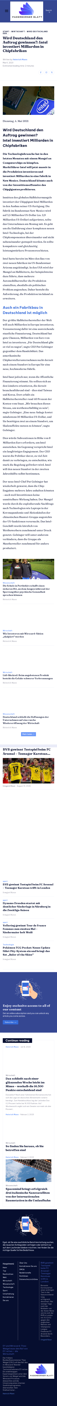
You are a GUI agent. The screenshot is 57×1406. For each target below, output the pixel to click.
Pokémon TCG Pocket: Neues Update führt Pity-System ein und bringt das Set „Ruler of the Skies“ (26, 951)
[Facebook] (40, 72)
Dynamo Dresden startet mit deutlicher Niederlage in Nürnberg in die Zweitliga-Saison (26, 907)
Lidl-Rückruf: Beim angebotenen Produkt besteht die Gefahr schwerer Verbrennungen (28, 677)
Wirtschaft (18, 32)
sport (5, 881)
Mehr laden (27, 734)
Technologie (8, 945)
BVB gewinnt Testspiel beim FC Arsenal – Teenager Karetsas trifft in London (47, 1272)
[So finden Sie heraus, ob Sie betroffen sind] (28, 1128)
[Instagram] (46, 72)
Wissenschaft (9, 583)
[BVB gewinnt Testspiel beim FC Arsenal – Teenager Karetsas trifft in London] (28, 770)
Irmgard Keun (9, 786)
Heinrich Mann (20, 59)
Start (6, 32)
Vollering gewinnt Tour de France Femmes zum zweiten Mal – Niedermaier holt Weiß (24, 929)
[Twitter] (51, 72)
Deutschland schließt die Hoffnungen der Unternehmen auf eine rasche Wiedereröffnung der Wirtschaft (26, 720)
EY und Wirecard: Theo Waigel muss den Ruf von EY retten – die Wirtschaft (15, 1350)
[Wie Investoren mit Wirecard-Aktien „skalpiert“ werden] (28, 617)
